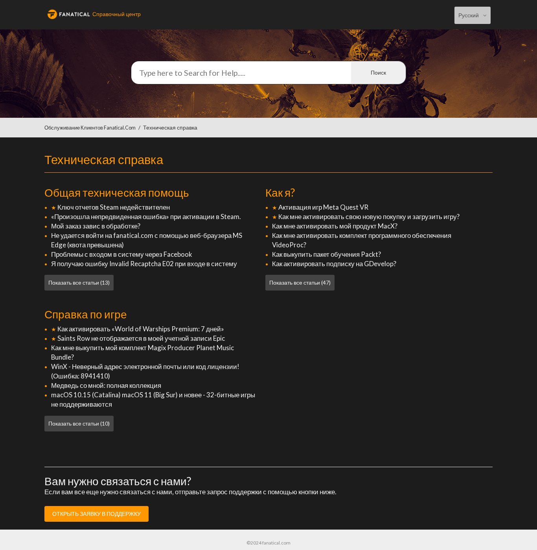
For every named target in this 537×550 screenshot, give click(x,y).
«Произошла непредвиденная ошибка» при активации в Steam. (146, 216)
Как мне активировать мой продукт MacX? (334, 226)
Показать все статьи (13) (79, 282)
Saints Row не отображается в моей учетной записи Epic (141, 338)
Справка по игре (85, 314)
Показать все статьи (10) (79, 423)
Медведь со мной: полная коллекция (106, 385)
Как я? (280, 192)
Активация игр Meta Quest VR (323, 207)
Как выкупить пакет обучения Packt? (326, 254)
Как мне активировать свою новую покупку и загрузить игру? (369, 216)
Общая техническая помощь (116, 192)
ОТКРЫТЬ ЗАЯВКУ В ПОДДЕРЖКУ (96, 513)
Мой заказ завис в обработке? (95, 226)
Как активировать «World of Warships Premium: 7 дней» (140, 329)
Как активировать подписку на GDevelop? (334, 263)
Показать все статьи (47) (300, 282)
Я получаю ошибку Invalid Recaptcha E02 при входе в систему (144, 263)
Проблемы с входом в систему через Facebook (121, 254)
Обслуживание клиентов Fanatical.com (90, 128)
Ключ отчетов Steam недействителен (113, 207)
